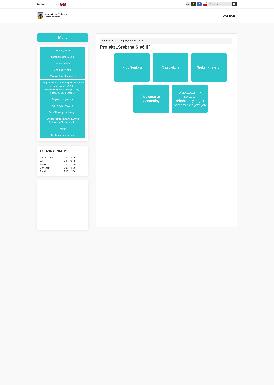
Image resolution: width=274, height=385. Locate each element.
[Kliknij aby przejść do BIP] (205, 4)
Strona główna (109, 40)
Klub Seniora (132, 67)
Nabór (63, 128)
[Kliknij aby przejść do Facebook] (199, 4)
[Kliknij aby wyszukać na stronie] (234, 4)
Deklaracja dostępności (62, 135)
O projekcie (170, 67)
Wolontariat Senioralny (151, 99)
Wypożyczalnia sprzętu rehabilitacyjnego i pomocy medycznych (190, 98)
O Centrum (229, 15)
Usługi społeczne (62, 69)
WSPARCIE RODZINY (62, 105)
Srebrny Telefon (209, 67)
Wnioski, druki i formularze (63, 76)
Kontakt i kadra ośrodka (62, 57)
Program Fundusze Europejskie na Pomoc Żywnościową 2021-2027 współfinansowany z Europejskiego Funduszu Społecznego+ (63, 87)
